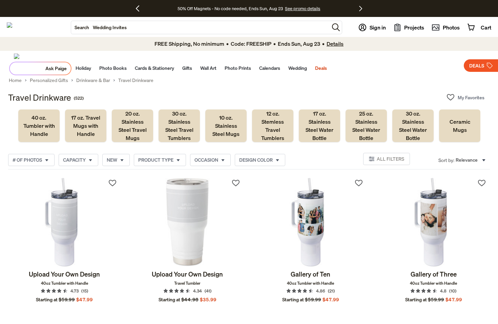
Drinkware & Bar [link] (93, 80)
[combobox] (200, 27)
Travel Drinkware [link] (135, 80)
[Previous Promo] (140, 8)
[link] (39, 125)
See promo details (302, 8)
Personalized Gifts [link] (49, 80)
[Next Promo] (360, 8)
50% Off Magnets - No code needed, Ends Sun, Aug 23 (230, 8)
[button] (336, 27)
